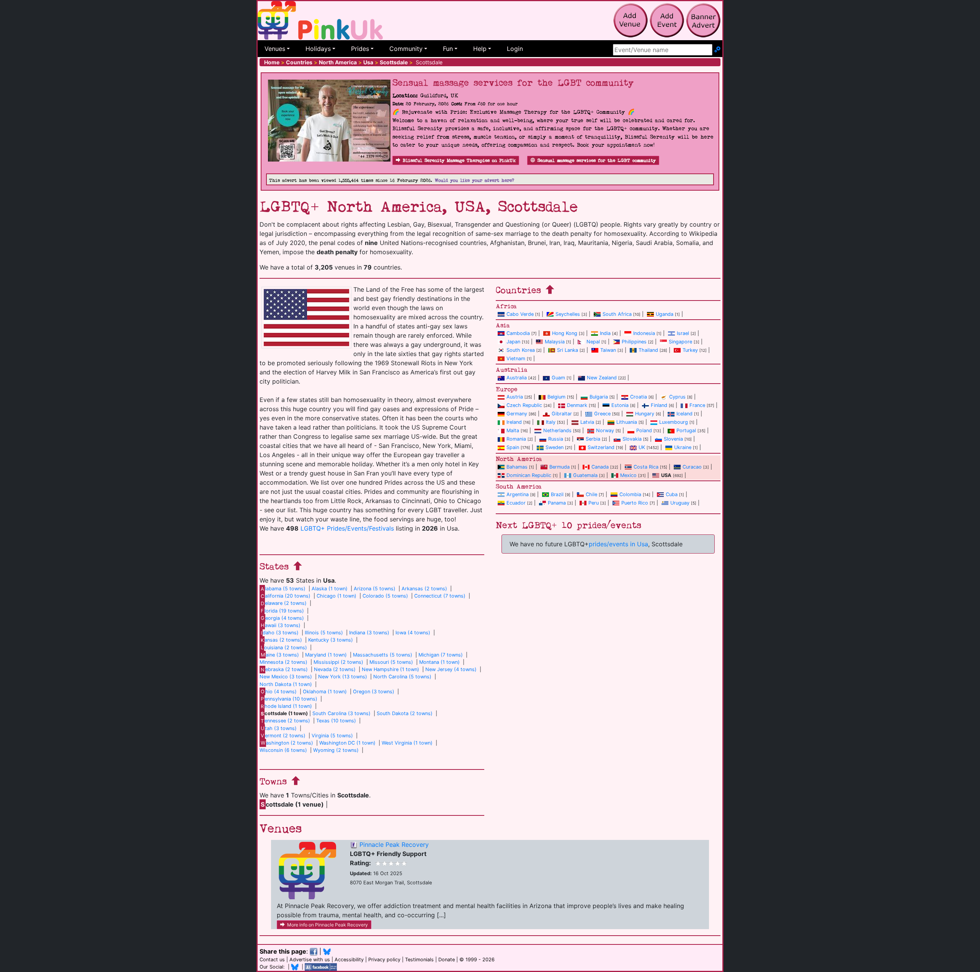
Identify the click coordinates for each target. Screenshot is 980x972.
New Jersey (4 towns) (451, 669)
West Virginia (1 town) (407, 743)
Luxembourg (673, 422)
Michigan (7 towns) (440, 655)
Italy (550, 422)
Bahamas (517, 467)
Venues (275, 48)
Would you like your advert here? (474, 180)
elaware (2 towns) (284, 603)
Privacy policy (384, 959)
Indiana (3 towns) (369, 632)
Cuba (672, 494)
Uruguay (679, 503)
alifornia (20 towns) (285, 596)
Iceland (684, 414)
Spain (512, 447)
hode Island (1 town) (286, 706)
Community (406, 48)
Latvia (587, 422)
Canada (600, 467)
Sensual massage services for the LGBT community (596, 160)
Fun (448, 48)
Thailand (648, 350)
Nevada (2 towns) (335, 669)
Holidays (318, 48)
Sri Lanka (567, 350)
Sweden (555, 447)
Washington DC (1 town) (347, 743)
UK (642, 447)
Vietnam (515, 358)
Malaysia (555, 342)
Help (480, 48)
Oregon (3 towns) (373, 691)
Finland (659, 405)
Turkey (690, 350)
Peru (593, 503)
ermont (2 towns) (283, 735)
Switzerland (601, 447)
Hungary (644, 414)
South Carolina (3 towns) (341, 713)
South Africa (617, 314)
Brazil (557, 494)
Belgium (556, 397)
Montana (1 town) (439, 662)
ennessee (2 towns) (285, 721)
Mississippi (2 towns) (338, 662)
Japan (513, 342)
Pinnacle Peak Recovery (394, 844)
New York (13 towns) (342, 677)
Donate (446, 959)
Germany (516, 414)
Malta (512, 430)
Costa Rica (646, 467)
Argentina (517, 494)
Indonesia (644, 333)
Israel (683, 333)
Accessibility (349, 959)
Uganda (664, 314)
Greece (602, 414)
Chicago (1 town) (336, 596)
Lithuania (626, 422)
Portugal (686, 430)
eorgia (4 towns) (282, 618)
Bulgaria (599, 397)
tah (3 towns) (279, 728)
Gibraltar (562, 414)
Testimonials (419, 959)
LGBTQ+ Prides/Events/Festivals (347, 528)
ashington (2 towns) (287, 743)
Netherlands (557, 430)
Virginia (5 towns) (332, 735)
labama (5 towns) (283, 588)
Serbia (593, 439)
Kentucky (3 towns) (330, 640)
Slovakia (632, 439)
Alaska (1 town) (330, 588)
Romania (516, 439)
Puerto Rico (634, 503)
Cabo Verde (520, 314)
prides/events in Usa (618, 544)
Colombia (630, 494)
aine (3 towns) (280, 655)
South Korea (520, 350)
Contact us (272, 959)
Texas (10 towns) (336, 721)
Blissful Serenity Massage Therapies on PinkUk (459, 160)
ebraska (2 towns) (284, 669)
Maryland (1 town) (326, 655)
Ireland (514, 422)
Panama (557, 503)
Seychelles (567, 314)
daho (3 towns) (280, 632)
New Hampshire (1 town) (390, 669)
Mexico (628, 475)
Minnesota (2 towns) (283, 662)
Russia (555, 439)
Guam (558, 378)
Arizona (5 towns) (374, 588)
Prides (360, 48)
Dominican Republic (528, 475)
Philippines (634, 342)
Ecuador (516, 503)
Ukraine (682, 447)
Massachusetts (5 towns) (382, 655)
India (605, 333)
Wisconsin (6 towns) (283, 750)
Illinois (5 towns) (324, 632)
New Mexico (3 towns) (286, 677)
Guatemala (585, 475)
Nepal (593, 342)
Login (515, 48)
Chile (591, 494)
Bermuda (559, 467)
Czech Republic (524, 405)
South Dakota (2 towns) (405, 713)
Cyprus (677, 397)
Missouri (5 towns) (391, 662)
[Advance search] (717, 50)
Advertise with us (309, 959)
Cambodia (518, 333)
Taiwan (608, 350)
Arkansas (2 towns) (424, 588)
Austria (514, 397)
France (697, 405)
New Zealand (602, 378)
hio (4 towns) (279, 691)
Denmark (577, 405)
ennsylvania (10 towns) (289, 699)
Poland (644, 430)
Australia (516, 378)
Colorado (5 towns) (385, 596)
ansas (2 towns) (281, 640)
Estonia (620, 405)
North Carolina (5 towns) (402, 677)
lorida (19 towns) (282, 611)
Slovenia (673, 439)
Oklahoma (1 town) (325, 691)
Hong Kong (564, 333)
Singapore (680, 342)
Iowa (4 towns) (412, 632)
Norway (605, 430)
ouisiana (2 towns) (284, 647)
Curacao (692, 467)
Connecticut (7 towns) (440, 596)
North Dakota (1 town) (286, 684)
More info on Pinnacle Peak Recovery (327, 925)
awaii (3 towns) (281, 625)
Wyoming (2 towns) (336, 750)
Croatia (638, 397)
